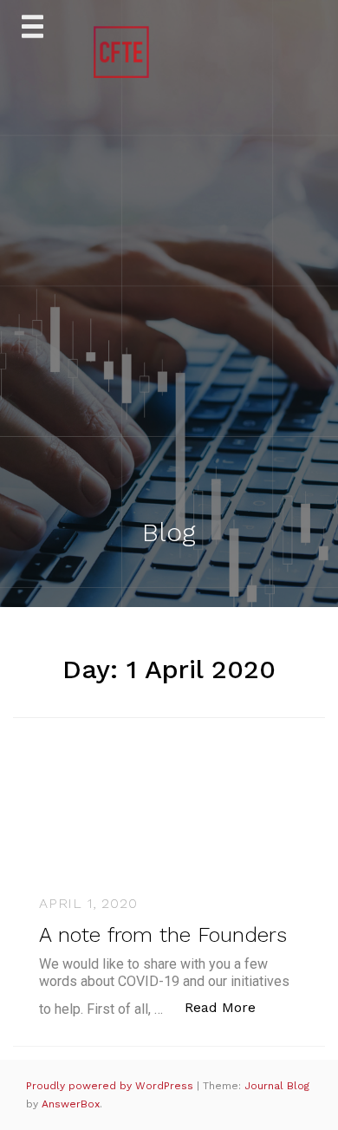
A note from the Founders (163, 935)
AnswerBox (71, 1104)
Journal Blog (276, 1086)
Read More (229, 1007)
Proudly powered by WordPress (111, 1086)
